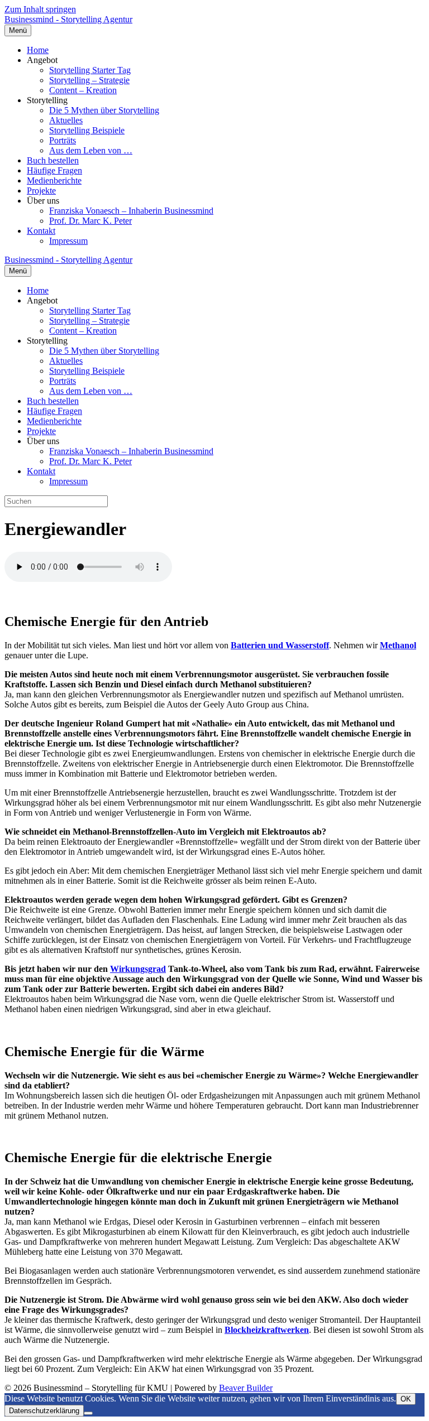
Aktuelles (66, 120)
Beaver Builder (246, 1388)
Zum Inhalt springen (40, 9)
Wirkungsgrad (138, 969)
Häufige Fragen (54, 170)
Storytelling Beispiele (87, 130)
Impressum (68, 240)
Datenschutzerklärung (44, 1410)
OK (406, 1399)
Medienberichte (54, 180)
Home (38, 50)
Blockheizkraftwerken (267, 1330)
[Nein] (88, 1413)
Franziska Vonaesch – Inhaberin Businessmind (131, 210)
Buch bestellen (53, 160)
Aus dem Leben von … (90, 150)
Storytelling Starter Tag (90, 70)
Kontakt (41, 230)
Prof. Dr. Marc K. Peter (90, 220)
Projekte (41, 190)
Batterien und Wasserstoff (280, 645)
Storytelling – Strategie (89, 80)
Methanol (398, 645)
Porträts (62, 140)
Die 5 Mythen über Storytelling (104, 110)
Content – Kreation (83, 90)
